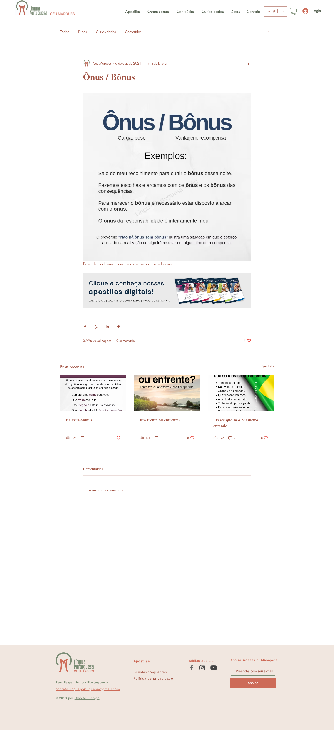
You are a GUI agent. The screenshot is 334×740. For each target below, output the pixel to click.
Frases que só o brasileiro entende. (235, 423)
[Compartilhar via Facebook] (85, 326)
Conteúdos (133, 32)
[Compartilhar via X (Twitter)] (96, 326)
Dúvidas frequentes (150, 672)
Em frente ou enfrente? (160, 420)
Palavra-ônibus (79, 420)
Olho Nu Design (87, 698)
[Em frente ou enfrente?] (167, 393)
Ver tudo (268, 366)
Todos (64, 32)
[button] (275, 11)
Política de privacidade (153, 678)
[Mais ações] (248, 63)
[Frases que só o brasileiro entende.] (241, 393)
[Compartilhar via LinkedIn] (107, 326)
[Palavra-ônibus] (93, 393)
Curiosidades (106, 32)
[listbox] (275, 11)
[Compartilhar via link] (118, 326)
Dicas (82, 32)
